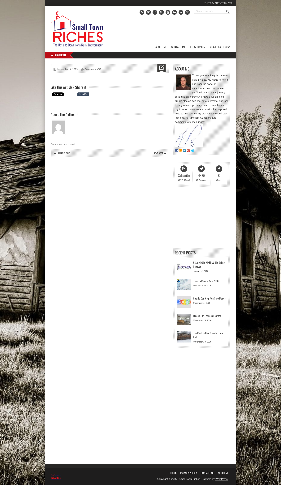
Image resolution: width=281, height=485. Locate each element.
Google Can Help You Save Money (209, 298)
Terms (173, 473)
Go (227, 11)
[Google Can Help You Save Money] (184, 302)
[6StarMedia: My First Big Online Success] (184, 266)
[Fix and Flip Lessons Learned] (184, 319)
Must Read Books (220, 47)
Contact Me (178, 47)
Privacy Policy (188, 473)
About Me (160, 47)
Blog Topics (197, 47)
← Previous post (62, 153)
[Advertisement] (186, 29)
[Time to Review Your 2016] (184, 284)
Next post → (159, 153)
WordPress (221, 479)
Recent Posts (185, 253)
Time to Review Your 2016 (205, 281)
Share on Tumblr (83, 94)
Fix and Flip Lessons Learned (207, 316)
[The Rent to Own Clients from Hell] (184, 336)
